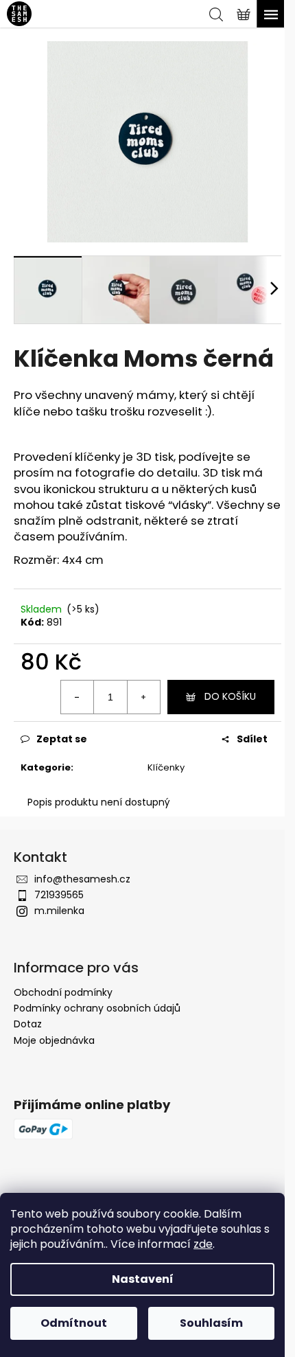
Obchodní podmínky (63, 992)
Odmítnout (73, 1323)
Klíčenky (166, 767)
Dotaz (28, 1024)
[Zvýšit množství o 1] (143, 697)
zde (203, 1244)
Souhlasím (211, 1323)
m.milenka (59, 910)
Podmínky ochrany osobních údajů (97, 1008)
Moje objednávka (54, 1040)
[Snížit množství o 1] (77, 697)
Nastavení (143, 1279)
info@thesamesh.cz (82, 879)
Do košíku (230, 696)
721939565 (59, 895)
